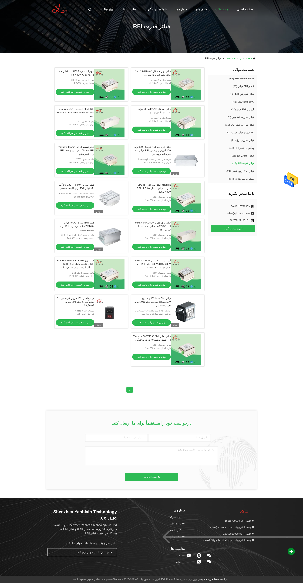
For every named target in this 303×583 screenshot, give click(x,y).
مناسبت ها (130, 9)
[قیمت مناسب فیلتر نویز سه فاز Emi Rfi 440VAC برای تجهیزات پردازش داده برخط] (186, 84)
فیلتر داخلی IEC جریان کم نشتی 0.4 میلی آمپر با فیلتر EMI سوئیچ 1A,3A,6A (75, 302)
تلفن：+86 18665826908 (237, 533)
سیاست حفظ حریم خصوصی (213, 579)
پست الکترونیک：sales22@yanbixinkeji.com (227, 540)
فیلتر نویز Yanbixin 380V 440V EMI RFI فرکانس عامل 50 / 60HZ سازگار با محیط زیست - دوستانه (75, 264)
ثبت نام (105, 552)
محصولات (221, 9)
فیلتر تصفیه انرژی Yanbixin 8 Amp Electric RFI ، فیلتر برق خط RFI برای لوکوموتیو (76, 150)
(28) (242, 155)
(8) (241, 178)
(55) (243, 101)
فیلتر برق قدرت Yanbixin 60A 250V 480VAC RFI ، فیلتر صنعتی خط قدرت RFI (152, 226)
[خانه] (60, 8)
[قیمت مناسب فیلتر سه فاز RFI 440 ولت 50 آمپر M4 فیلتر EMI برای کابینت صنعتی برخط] (109, 198)
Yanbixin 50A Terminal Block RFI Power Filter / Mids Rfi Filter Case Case (75, 112)
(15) (243, 163)
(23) (240, 117)
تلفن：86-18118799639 (238, 520)
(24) (240, 171)
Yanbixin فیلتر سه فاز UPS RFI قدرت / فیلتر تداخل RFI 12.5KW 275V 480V (154, 188)
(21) (242, 140)
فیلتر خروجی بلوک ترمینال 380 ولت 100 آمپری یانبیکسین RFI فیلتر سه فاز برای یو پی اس (152, 150)
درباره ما (181, 9)
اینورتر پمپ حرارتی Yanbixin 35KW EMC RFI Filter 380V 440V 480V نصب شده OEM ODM (152, 264)
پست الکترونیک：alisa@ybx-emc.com (230, 527)
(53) (242, 94)
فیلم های (201, 9)
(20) (242, 109)
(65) (241, 78)
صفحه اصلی (245, 9)
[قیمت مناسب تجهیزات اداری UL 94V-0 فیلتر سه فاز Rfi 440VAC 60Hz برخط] (109, 84)
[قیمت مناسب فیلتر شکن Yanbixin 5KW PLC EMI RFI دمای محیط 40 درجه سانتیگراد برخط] (186, 349)
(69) (243, 86)
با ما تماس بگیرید (156, 9)
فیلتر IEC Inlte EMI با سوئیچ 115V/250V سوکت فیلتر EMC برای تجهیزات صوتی (152, 302)
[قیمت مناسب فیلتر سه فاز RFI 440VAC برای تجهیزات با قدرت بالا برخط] (186, 122)
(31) (240, 132)
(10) (239, 124)
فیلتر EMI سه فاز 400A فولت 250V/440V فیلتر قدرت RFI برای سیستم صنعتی (77, 226)
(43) (241, 148)
